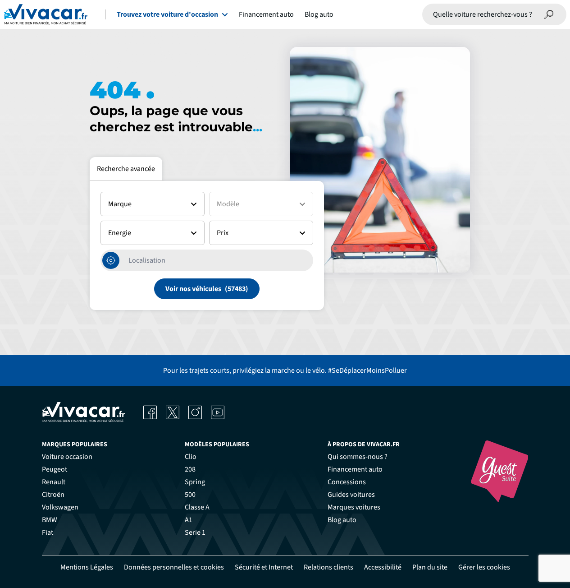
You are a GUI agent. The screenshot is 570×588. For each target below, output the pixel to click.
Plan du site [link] (429, 567)
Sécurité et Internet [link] (264, 567)
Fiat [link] (47, 532)
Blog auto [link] (342, 520)
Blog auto (319, 14)
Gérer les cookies (484, 567)
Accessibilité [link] (382, 567)
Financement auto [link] (355, 469)
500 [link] (190, 495)
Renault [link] (53, 482)
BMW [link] (49, 520)
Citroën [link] (53, 495)
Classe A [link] (197, 507)
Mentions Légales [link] (86, 567)
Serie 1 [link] (195, 532)
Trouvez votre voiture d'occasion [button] (167, 14)
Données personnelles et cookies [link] (174, 567)
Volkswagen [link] (60, 507)
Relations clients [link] (328, 567)
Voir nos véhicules (193, 289)
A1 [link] (188, 520)
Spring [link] (195, 482)
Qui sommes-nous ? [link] (358, 457)
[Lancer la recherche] (549, 14)
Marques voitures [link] (354, 507)
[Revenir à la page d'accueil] (45, 14)
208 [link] (190, 469)
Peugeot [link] (54, 469)
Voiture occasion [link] (67, 457)
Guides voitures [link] (351, 495)
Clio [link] (190, 457)
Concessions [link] (347, 482)
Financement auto (266, 14)
